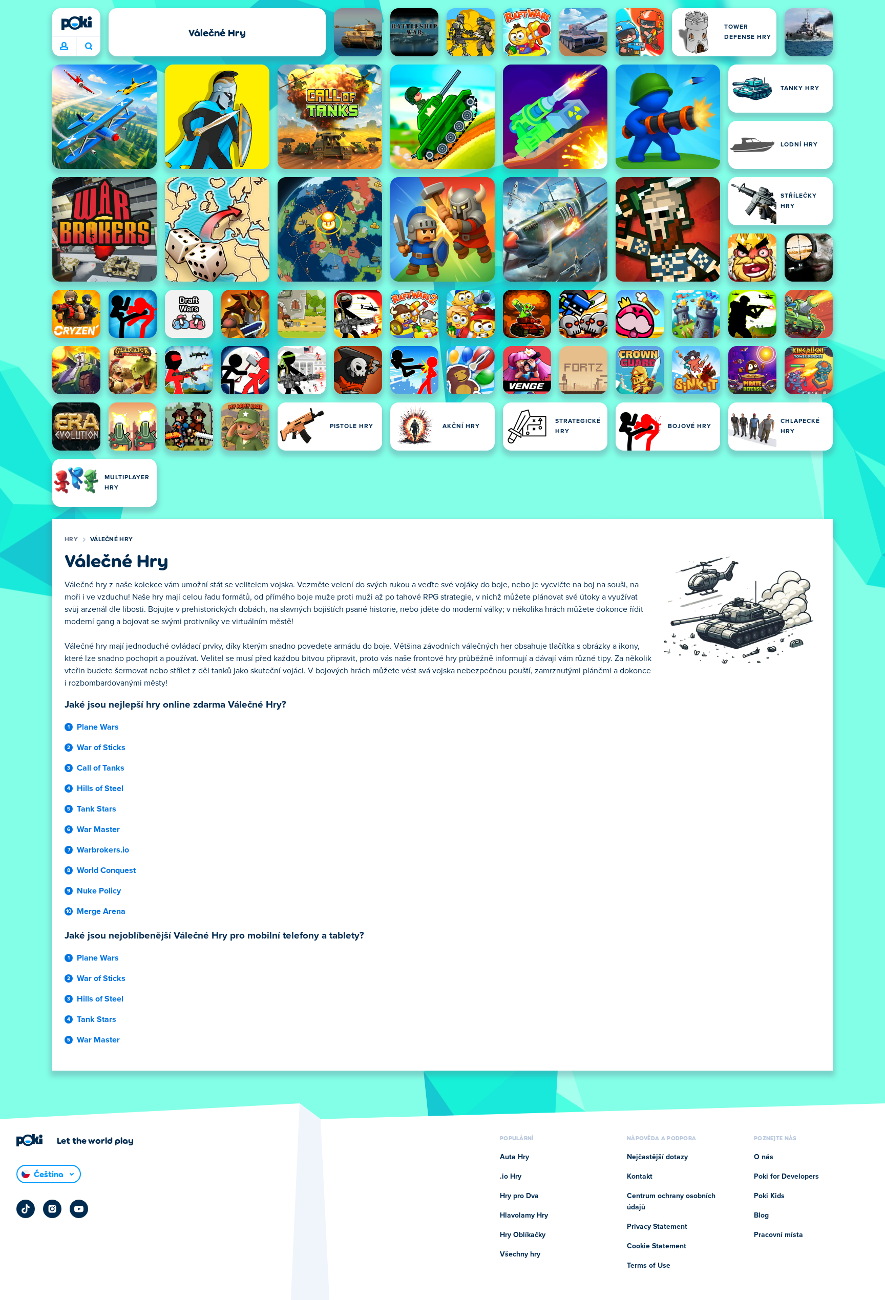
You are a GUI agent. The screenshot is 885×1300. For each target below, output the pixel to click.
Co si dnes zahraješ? (88, 46)
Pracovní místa (778, 1235)
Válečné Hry (111, 540)
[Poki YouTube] (79, 1209)
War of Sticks (101, 747)
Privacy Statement (657, 1226)
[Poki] (76, 23)
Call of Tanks (100, 768)
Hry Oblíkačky (522, 1235)
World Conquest (106, 870)
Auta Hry (514, 1157)
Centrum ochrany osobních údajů (671, 1201)
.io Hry (510, 1176)
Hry (71, 540)
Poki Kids (769, 1196)
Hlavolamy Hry (524, 1215)
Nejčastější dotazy (657, 1157)
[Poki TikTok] (25, 1209)
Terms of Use (648, 1265)
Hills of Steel (100, 788)
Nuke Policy (99, 891)
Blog (761, 1215)
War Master (98, 829)
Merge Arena (101, 911)
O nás (763, 1157)
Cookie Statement (656, 1246)
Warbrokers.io (103, 850)
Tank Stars (96, 809)
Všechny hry (520, 1254)
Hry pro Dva (519, 1196)
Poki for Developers (786, 1176)
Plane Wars (98, 727)
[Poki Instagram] (52, 1209)
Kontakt (639, 1176)
